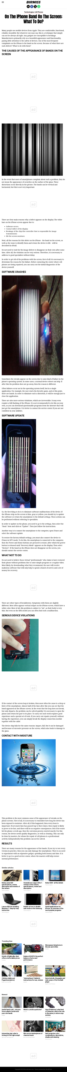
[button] (3, 2)
